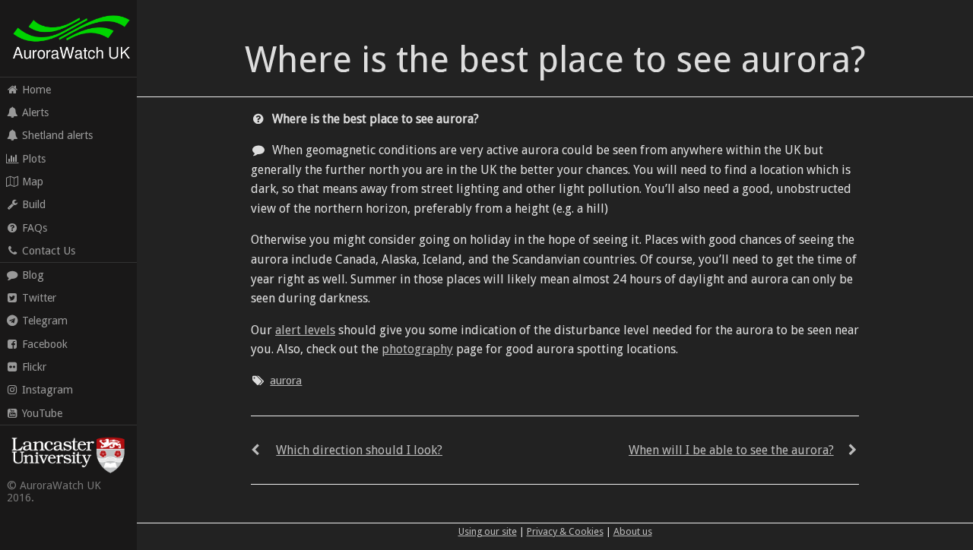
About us (632, 531)
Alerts (35, 112)
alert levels (305, 330)
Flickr (34, 367)
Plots (34, 159)
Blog (33, 275)
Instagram (47, 390)
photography (417, 349)
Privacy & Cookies (565, 531)
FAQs (34, 228)
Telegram (45, 321)
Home (36, 90)
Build (34, 204)
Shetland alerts (57, 135)
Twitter (39, 298)
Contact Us (48, 251)
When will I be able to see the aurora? (731, 450)
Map (32, 181)
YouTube (42, 413)
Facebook (45, 344)
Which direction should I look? (359, 450)
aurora (286, 381)
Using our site (487, 531)
